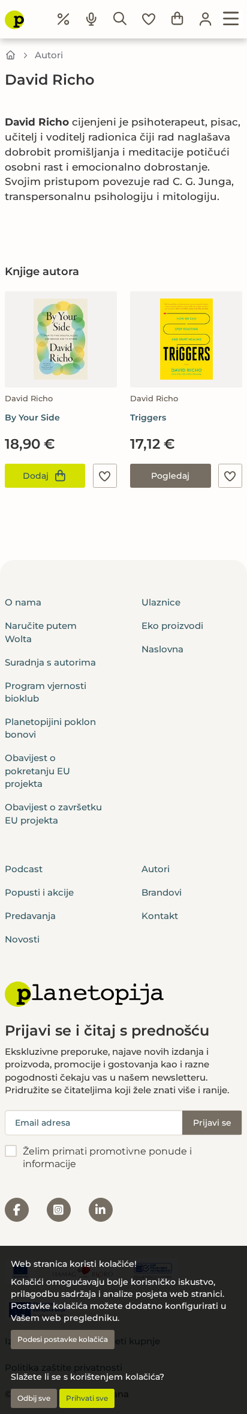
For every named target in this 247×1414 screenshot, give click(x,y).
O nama (23, 602)
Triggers (148, 417)
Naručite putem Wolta (41, 632)
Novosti (22, 939)
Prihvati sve (87, 1398)
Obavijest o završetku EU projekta (53, 813)
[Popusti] (63, 19)
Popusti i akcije (39, 892)
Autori (49, 55)
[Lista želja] (148, 19)
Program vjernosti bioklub (45, 692)
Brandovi (161, 892)
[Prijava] (205, 19)
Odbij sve (33, 1398)
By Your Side (32, 417)
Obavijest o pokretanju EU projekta (37, 770)
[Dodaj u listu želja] (105, 476)
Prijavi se (212, 1122)
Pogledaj (170, 475)
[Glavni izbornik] (231, 19)
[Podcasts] (91, 19)
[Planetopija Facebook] (17, 1210)
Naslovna (162, 649)
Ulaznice (160, 602)
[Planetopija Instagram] (59, 1210)
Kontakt (159, 915)
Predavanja (30, 915)
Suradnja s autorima (50, 662)
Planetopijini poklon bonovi (50, 728)
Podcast (24, 869)
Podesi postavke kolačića (62, 1339)
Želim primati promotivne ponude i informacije (107, 1157)
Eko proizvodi (172, 625)
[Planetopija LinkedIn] (101, 1210)
